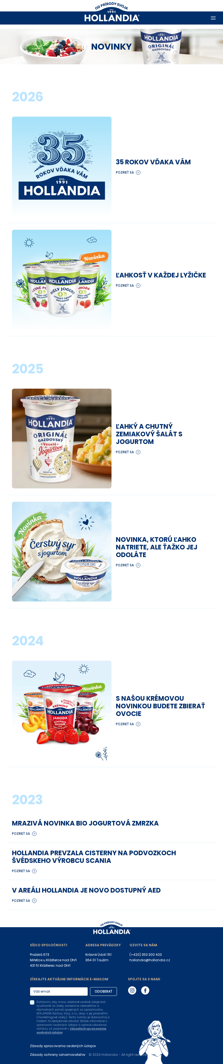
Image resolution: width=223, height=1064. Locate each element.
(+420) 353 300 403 (145, 954)
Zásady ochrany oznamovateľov (57, 1054)
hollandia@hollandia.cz (149, 960)
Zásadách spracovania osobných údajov (71, 1031)
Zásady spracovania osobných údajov (63, 1046)
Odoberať (103, 991)
